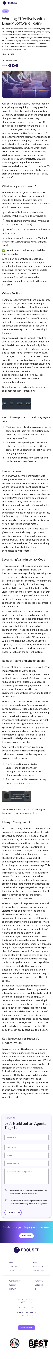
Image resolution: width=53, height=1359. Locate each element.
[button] (48, 3)
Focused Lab (38, 1266)
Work (35, 1262)
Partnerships (14, 1281)
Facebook (39, 1281)
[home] (9, 3)
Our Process (38, 1270)
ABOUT (11, 1262)
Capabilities (14, 1270)
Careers (12, 1285)
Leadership (13, 1266)
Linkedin (39, 1285)
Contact (12, 1289)
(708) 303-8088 (26, 1315)
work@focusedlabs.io (26, 1312)
